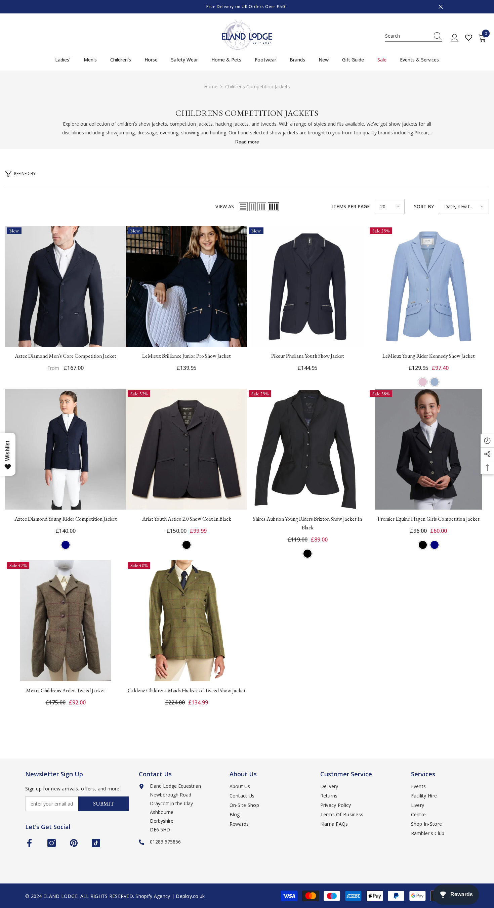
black (186, 545)
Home (210, 86)
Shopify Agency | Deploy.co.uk (170, 896)
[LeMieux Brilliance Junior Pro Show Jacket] (186, 286)
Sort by (424, 206)
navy (65, 545)
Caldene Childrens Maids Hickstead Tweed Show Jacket (187, 690)
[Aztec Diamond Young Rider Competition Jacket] (65, 449)
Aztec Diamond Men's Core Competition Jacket (65, 355)
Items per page (351, 206)
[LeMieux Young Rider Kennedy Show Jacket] (428, 286)
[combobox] (407, 36)
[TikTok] (96, 843)
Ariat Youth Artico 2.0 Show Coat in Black (186, 518)
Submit (103, 803)
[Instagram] (51, 843)
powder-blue (434, 382)
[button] (243, 206)
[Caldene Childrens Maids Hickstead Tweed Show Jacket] (186, 620)
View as (224, 206)
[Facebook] (29, 843)
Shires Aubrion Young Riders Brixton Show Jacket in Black (307, 523)
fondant (423, 382)
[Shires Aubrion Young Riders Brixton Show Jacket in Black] (307, 449)
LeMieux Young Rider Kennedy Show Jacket (428, 355)
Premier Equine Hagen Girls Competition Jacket (429, 518)
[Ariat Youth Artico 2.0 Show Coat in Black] (186, 449)
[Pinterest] (73, 843)
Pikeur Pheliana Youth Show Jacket (307, 355)
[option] (247, 6)
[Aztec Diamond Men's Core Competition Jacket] (65, 286)
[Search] (413, 36)
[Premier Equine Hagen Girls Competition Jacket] (428, 449)
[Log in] (455, 38)
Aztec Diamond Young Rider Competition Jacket (65, 518)
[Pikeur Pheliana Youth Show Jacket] (307, 286)
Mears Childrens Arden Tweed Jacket (65, 690)
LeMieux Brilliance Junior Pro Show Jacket (186, 355)
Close (441, 7)
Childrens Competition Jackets (257, 86)
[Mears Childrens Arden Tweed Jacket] (65, 620)
